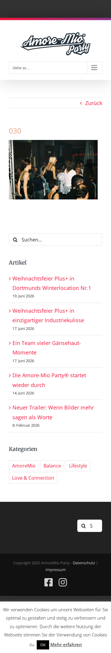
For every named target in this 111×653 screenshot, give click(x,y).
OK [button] (43, 644)
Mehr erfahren (66, 644)
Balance (52, 465)
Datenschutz (84, 562)
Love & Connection (33, 478)
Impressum (56, 569)
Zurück (93, 103)
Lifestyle (78, 465)
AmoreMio (24, 465)
